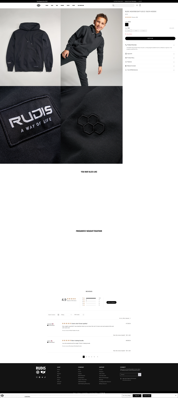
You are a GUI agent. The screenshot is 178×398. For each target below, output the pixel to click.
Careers (80, 373)
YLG (145, 30)
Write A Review (111, 302)
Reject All (137, 395)
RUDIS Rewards (81, 375)
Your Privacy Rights (93, 393)
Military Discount (103, 383)
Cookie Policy (27, 396)
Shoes (58, 369)
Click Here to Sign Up (126, 380)
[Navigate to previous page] (80, 357)
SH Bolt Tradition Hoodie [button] (74, 330)
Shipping (101, 371)
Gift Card (59, 381)
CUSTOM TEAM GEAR (118, 1)
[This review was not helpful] (129, 335)
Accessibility (85, 393)
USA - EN (103, 393)
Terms (74, 393)
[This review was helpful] (126, 335)
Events (79, 371)
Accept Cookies (147, 395)
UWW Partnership (82, 381)
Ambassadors (81, 377)
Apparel (59, 373)
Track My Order (102, 375)
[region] (89, 395)
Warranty (101, 379)
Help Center (102, 373)
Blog (79, 369)
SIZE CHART (171, 28)
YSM (130, 30)
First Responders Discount (105, 381)
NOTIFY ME (150, 38)
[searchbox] (52, 315)
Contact (101, 369)
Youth (58, 379)
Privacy (79, 393)
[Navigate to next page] (97, 357)
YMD (137, 30)
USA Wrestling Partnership (84, 383)
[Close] (175, 395)
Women (59, 377)
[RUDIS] (40, 5)
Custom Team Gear (82, 379)
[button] (47, 5)
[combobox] (123, 5)
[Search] (114, 5)
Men (58, 375)
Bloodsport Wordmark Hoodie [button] (75, 346)
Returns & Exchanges (103, 377)
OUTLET (140, 1)
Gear (58, 371)
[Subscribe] (139, 374)
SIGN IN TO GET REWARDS (130, 1)
